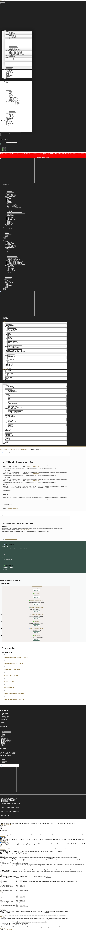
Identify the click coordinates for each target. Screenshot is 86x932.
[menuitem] (4, 146)
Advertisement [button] (2, 909)
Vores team (7, 229)
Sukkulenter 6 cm (10, 217)
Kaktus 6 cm (9, 221)
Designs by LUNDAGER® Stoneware (15, 209)
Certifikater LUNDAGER (6, 732)
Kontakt (4, 79)
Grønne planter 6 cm (11, 194)
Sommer (9, 201)
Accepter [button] (10, 824)
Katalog (4, 78)
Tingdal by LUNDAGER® (10, 196)
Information (5, 227)
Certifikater (7, 233)
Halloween (9, 202)
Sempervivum (9, 68)
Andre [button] (1, 874)
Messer (7, 77)
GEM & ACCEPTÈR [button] (4, 928)
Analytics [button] (2, 916)
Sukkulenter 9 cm (10, 218)
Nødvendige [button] (2, 836)
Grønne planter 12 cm (11, 195)
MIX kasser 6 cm (8, 224)
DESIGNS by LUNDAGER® (11, 208)
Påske (8, 200)
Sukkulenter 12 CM (12, 60)
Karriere (6, 232)
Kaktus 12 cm (10, 223)
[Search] (0, 144)
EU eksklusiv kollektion (12, 204)
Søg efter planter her (4, 133)
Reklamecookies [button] (3, 866)
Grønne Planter (8, 193)
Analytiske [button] (2, 855)
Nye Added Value (10, 192)
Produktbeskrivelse (7, 470)
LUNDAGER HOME (9, 230)
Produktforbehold (7, 490)
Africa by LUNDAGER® (12, 206)
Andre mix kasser (8, 225)
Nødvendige (3, 837)
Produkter (5, 188)
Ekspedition (5, 494)
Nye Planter (9, 191)
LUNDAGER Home (9, 214)
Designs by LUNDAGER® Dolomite (14, 211)
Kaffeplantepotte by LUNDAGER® (14, 207)
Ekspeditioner (6, 484)
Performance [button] (2, 849)
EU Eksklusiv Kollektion (22, 449)
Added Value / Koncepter (12, 449)
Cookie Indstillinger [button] (4, 824)
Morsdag (9, 199)
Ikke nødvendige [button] (3, 841)
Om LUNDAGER (8, 228)
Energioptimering (8, 234)
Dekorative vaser (10, 215)
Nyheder (6, 190)
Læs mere (36, 590)
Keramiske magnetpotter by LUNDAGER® (16, 54)
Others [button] (1, 891)
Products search (3, 142)
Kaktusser (7, 220)
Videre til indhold (3, 0)
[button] (35, 470)
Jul (7, 203)
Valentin (9, 198)
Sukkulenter (7, 216)
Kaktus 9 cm (9, 222)
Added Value (7, 197)
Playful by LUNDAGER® (12, 205)
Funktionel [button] (2, 845)
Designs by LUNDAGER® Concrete (14, 212)
